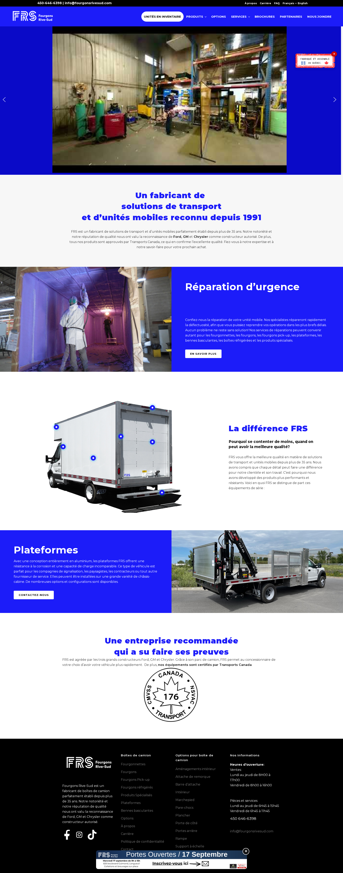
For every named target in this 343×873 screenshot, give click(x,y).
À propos (251, 3)
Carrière (265, 3)
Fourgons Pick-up (135, 780)
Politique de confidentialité (142, 841)
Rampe (181, 838)
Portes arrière (186, 831)
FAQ (277, 3)
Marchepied (185, 800)
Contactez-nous (34, 594)
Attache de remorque (192, 777)
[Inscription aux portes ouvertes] (171, 859)
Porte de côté (186, 823)
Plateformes (131, 803)
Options (127, 818)
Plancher (182, 815)
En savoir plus (203, 353)
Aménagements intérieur (195, 769)
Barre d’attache (187, 784)
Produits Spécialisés (136, 795)
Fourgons (128, 772)
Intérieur (182, 792)
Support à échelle (189, 846)
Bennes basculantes (137, 810)
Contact (127, 849)
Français (288, 3)
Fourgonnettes (133, 764)
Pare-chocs (184, 808)
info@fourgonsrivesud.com (88, 3)
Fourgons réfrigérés (137, 787)
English (303, 3)
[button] (4, 99)
